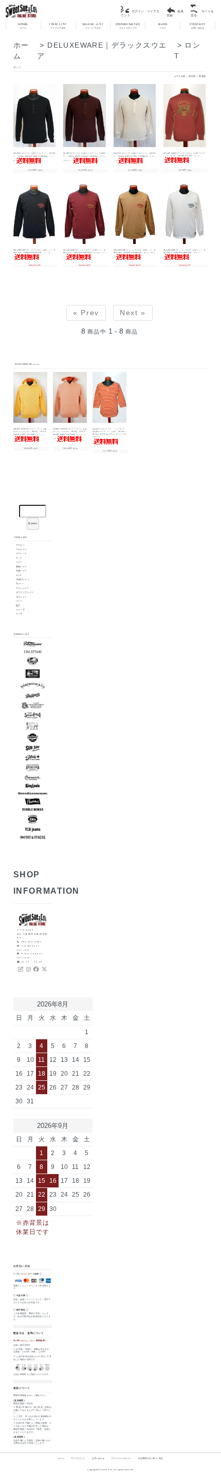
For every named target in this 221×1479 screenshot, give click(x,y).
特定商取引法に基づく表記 (150, 1458)
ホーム (61, 1458)
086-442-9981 (31, 941)
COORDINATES (128, 26)
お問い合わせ (98, 1458)
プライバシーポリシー (121, 1458)
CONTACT (198, 26)
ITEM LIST (58, 26)
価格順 (192, 76)
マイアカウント (78, 1458)
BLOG (163, 26)
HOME (23, 26)
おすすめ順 (180, 76)
